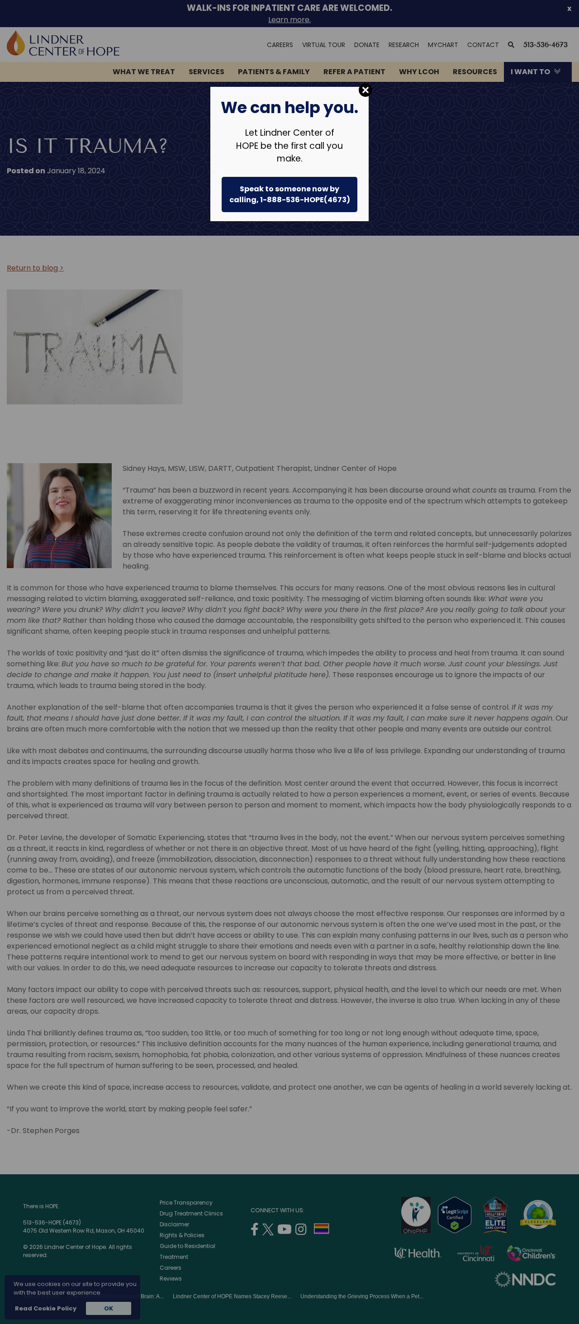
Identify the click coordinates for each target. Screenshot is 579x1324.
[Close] (365, 90)
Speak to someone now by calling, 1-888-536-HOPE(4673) (289, 194)
